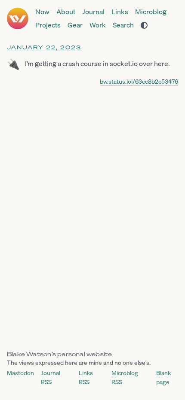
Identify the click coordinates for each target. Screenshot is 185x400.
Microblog (150, 12)
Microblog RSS (124, 377)
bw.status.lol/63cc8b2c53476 (139, 81)
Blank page (163, 377)
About (65, 12)
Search (123, 25)
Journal (93, 12)
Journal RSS (50, 377)
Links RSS (86, 377)
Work (97, 25)
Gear (75, 25)
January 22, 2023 (44, 47)
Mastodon (20, 373)
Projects (48, 25)
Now (42, 12)
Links (119, 12)
